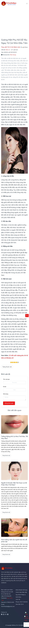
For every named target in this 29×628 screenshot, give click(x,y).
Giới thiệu (18, 597)
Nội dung (5, 394)
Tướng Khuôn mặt (7, 367)
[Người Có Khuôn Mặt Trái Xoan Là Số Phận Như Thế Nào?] (14, 471)
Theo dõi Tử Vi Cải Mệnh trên (11, 47)
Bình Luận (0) (5, 374)
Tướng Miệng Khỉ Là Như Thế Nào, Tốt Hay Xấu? (14, 437)
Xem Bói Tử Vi (20, 604)
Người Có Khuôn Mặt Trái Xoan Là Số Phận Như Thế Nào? (14, 484)
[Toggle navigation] (26, 3)
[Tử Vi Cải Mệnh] (9, 3)
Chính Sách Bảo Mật (21, 592)
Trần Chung (13, 55)
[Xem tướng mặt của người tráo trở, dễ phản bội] (14, 527)
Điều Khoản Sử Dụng (21, 590)
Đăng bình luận (9, 403)
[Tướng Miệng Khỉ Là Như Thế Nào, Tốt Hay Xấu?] (14, 424)
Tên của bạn (6, 379)
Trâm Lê (8, 50)
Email (4, 386)
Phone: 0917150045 (22, 602)
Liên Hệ (18, 599)
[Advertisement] (14, 21)
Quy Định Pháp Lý (21, 595)
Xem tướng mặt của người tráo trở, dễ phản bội (14, 541)
